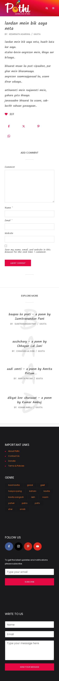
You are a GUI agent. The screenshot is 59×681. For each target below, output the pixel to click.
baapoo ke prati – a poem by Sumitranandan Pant (29, 316)
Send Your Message (29, 667)
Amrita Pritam (25, 378)
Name (9, 208)
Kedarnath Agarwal (19, 34)
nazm (45, 497)
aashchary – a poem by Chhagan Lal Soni (29, 344)
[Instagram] (18, 546)
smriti (22, 509)
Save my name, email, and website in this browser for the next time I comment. (27, 251)
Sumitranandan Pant (25, 323)
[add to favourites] (7, 114)
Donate (11, 460)
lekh (33, 497)
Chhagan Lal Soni (25, 351)
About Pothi (13, 451)
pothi (37, 503)
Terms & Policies (16, 465)
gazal (30, 485)
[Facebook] (9, 546)
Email (8, 220)
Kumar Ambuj (25, 407)
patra (24, 503)
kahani (32, 491)
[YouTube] (37, 546)
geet (42, 485)
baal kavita (14, 485)
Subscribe (29, 582)
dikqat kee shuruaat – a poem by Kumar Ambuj (30, 400)
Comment (10, 167)
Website (9, 233)
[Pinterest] (28, 546)
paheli (11, 503)
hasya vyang (15, 491)
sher (10, 509)
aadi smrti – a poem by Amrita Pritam (29, 371)
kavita (37, 34)
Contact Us (14, 456)
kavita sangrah (16, 497)
